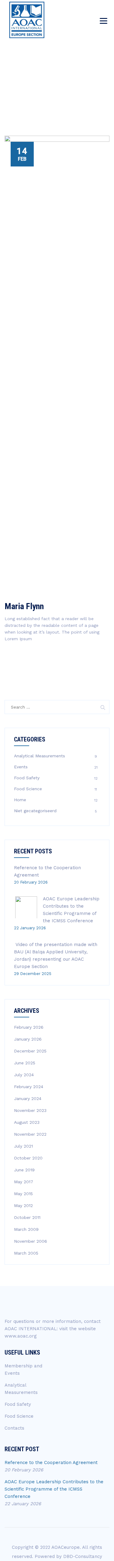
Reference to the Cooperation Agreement (51, 1462)
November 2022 (30, 1134)
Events (21, 766)
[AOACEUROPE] (26, 20)
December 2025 (30, 1050)
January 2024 (27, 1098)
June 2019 (24, 1169)
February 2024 (28, 1086)
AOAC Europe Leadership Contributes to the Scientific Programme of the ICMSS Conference (54, 1489)
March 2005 (26, 1253)
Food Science (28, 788)
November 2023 (30, 1110)
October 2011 (27, 1217)
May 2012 (23, 1205)
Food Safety (27, 777)
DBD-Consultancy (82, 1556)
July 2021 (23, 1146)
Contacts (14, 1428)
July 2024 (24, 1074)
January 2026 (28, 1039)
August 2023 (27, 1122)
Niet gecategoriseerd (35, 810)
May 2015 (23, 1193)
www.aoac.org (21, 1336)
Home (20, 799)
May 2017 (23, 1181)
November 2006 (30, 1241)
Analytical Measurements (39, 755)
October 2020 (28, 1158)
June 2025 (24, 1062)
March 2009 (26, 1229)
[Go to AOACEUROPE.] (28, 88)
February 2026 (28, 1027)
